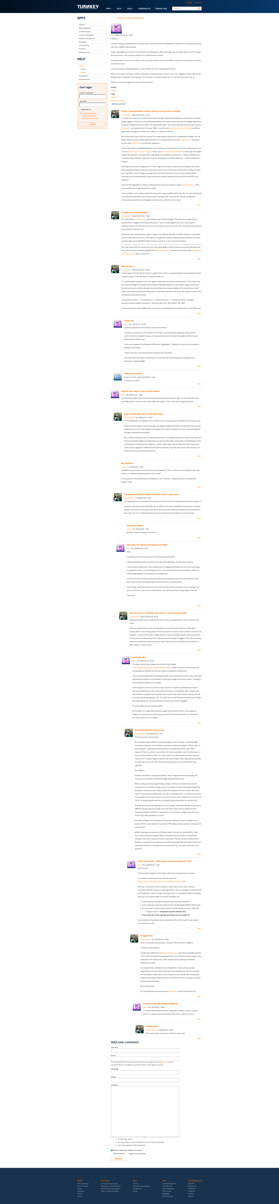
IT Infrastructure (85, 32)
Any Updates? (127, 463)
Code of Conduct (82, 1186)
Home (113, 18)
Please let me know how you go (149, 730)
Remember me (86, 109)
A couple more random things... (135, 212)
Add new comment (119, 104)
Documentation (84, 79)
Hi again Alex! (146, 935)
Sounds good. (152, 1026)
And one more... (128, 266)
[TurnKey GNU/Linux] (88, 9)
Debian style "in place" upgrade (140, 151)
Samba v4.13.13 (185, 140)
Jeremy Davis (126, 115)
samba (113, 97)
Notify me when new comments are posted (127, 1150)
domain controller (118, 100)
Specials (82, 25)
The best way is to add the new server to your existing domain (158, 613)
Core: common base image (109, 1184)
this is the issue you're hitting (180, 128)
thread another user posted (173, 151)
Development (83, 76)
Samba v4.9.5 (126, 128)
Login (190, 3)
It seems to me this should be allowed (160, 1003)
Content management (86, 35)
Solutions (105, 1181)
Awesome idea (139, 657)
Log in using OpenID (89, 113)
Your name (114, 1047)
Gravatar (165, 1062)
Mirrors (79, 1189)
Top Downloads (195, 1181)
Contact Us (80, 1191)
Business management (87, 38)
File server (191, 1194)
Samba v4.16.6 (136, 143)
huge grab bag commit (170, 953)
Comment (115, 1085)
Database (82, 49)
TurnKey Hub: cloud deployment (111, 1186)
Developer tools (84, 52)
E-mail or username (87, 93)
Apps (108, 8)
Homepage (114, 1069)
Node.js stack (192, 1186)
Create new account (89, 116)
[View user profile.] (116, 28)
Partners (79, 1194)
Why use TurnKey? (82, 1184)
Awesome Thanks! (135, 525)
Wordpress (191, 1191)
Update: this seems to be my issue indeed (140, 391)
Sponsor (80, 1196)
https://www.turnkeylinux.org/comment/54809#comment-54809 (162, 881)
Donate (135, 1191)
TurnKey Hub (161, 8)
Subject (113, 1077)
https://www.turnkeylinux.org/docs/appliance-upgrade (152, 667)
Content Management (169, 1184)
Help (118, 8)
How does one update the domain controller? (147, 545)
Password (83, 101)
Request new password (90, 118)
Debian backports (188, 185)
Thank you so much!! (133, 373)
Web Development (168, 1189)
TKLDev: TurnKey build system (110, 1191)
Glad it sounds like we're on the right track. (143, 414)
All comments (120, 1154)
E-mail (113, 1055)
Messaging (82, 42)
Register (198, 3)
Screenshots (144, 8)
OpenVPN (191, 1184)
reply (199, 205)
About (80, 1181)
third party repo (140, 219)
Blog (129, 8)
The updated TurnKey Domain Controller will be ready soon (151, 494)
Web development (85, 28)
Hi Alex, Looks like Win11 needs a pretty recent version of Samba (151, 111)
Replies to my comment (137, 1154)
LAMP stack (191, 1189)
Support (114, 90)
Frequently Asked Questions (141, 1186)
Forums (81, 66)
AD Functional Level (162, 250)
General (83, 72)
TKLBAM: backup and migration (110, 1189)
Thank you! (129, 320)
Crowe (123, 467)
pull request (172, 991)
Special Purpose (167, 1196)
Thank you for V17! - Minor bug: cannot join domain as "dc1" (165, 861)
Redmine (191, 1196)
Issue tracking (84, 45)
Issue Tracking (166, 1191)
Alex (112, 35)
